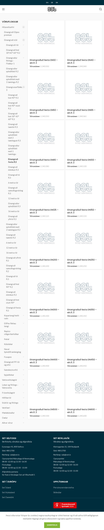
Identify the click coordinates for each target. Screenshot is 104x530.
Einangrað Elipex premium (11, 33)
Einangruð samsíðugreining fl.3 (15, 190)
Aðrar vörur (7, 423)
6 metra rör (13, 182)
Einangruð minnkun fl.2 (11, 293)
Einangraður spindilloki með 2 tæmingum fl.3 (14, 136)
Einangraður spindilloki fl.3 (14, 204)
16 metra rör (14, 211)
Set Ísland (6, 487)
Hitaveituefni (8, 27)
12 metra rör (14, 198)
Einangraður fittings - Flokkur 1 (11, 61)
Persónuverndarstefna (63, 487)
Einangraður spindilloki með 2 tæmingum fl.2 (13, 227)
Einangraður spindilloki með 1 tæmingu (13, 149)
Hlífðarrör (6, 397)
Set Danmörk (8, 497)
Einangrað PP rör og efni (12, 363)
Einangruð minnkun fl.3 (13, 168)
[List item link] (26, 450)
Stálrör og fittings (10, 402)
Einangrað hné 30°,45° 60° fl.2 (13, 51)
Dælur (5, 418)
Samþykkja (52, 525)
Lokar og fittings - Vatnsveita (10, 386)
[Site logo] (52, 9)
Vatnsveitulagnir (9, 380)
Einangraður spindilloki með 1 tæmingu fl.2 (12, 79)
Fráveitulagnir (8, 392)
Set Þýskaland (8, 492)
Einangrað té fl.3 (14, 176)
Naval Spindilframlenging (12, 350)
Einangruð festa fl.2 (13, 309)
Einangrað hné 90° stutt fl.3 (14, 106)
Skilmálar (57, 492)
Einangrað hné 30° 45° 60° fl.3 (13, 116)
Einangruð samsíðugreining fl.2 (13, 268)
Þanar (6, 339)
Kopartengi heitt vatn (11, 317)
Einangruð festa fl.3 (13, 160)
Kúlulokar (8, 344)
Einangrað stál (10, 40)
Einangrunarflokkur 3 (14, 88)
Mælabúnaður (8, 413)
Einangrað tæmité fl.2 (11, 236)
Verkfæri (6, 408)
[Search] (100, 9)
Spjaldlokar (9, 375)
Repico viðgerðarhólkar (11, 332)
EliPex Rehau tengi (10, 324)
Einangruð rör (12, 45)
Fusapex (8, 357)
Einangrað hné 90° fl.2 (12, 285)
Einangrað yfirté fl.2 (13, 259)
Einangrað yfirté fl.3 (12, 217)
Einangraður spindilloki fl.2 (12, 70)
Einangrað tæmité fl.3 (13, 125)
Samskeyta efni (11, 370)
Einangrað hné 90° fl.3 (13, 96)
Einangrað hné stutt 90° (12, 301)
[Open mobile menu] (3, 9)
